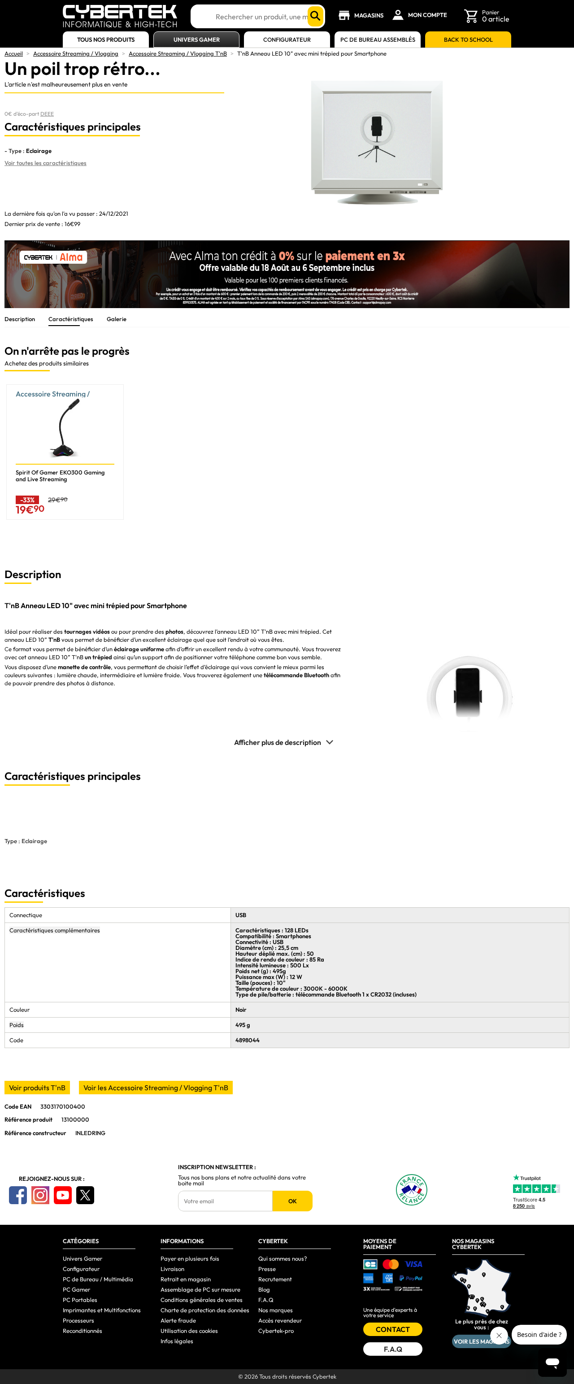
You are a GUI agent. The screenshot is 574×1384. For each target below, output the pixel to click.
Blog (264, 1289)
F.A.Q (266, 1299)
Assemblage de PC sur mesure (200, 1289)
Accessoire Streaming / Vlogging (75, 53)
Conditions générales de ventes (202, 1299)
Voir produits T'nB (37, 1087)
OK (292, 1201)
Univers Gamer (197, 40)
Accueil (13, 53)
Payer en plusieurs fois (190, 1258)
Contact (393, 1329)
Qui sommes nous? (282, 1258)
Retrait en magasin (186, 1279)
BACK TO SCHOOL (468, 40)
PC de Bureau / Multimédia (98, 1279)
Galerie (116, 318)
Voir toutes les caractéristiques (45, 162)
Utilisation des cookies (189, 1330)
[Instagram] (40, 1195)
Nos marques (275, 1310)
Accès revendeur (280, 1320)
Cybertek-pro (276, 1330)
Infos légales (177, 1341)
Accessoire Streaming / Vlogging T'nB (178, 53)
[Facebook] (18, 1195)
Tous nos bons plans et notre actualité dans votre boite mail (242, 1180)
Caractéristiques (70, 318)
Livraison (172, 1268)
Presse (267, 1268)
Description (19, 318)
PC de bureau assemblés (377, 40)
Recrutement (275, 1279)
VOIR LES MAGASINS (481, 1341)
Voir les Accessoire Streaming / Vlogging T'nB (155, 1087)
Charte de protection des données (205, 1310)
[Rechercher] (315, 16)
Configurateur (287, 40)
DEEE (47, 113)
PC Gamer (76, 1289)
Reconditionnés (82, 1330)
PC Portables (80, 1299)
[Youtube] (63, 1195)
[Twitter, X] (85, 1195)
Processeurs (78, 1320)
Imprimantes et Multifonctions (102, 1310)
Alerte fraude (178, 1320)
